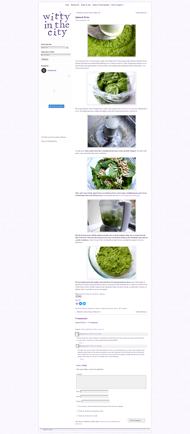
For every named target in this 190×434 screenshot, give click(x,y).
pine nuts (111, 308)
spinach (116, 308)
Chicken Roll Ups (142, 13)
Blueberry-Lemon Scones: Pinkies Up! (87, 13)
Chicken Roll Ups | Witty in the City (92, 329)
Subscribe (45, 59)
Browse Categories (116, 5)
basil (93, 308)
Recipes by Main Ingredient (101, 5)
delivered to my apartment (129, 109)
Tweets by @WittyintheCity (49, 141)
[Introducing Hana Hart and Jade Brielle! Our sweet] (63, 81)
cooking (103, 308)
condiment (97, 308)
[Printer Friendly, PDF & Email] (78, 297)
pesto (106, 308)
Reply (81, 343)
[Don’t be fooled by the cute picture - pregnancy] (49, 81)
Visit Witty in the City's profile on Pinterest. (53, 137)
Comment (79, 374)
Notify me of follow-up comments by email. (91, 411)
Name (78, 391)
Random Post (75, 5)
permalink (124, 308)
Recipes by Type (86, 5)
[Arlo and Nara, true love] (63, 96)
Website (78, 401)
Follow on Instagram (57, 106)
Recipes (85, 308)
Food (81, 308)
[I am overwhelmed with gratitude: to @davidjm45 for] (49, 96)
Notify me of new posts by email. (88, 416)
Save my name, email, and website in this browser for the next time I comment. (101, 406)
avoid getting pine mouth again (130, 195)
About (67, 5)
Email (78, 396)
